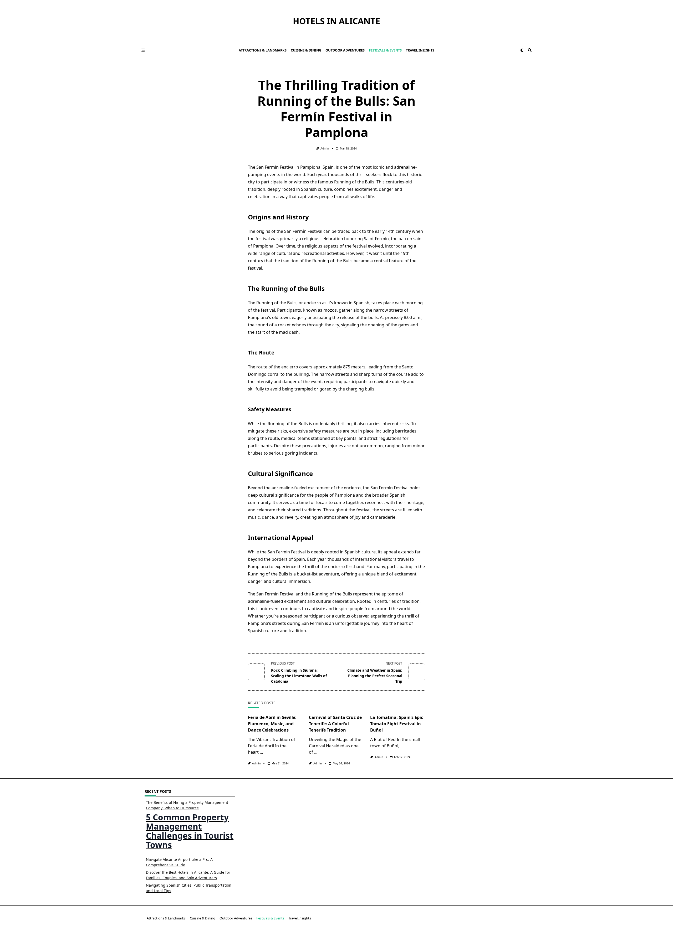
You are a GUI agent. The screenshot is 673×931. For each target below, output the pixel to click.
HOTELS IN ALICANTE (336, 21)
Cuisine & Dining (306, 50)
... (261, 752)
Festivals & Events (385, 50)
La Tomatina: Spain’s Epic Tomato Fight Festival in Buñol (396, 723)
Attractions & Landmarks (263, 50)
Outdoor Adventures (345, 50)
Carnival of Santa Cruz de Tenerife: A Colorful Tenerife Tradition (335, 723)
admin (324, 148)
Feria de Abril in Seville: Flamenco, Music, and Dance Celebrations (272, 723)
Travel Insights (420, 50)
